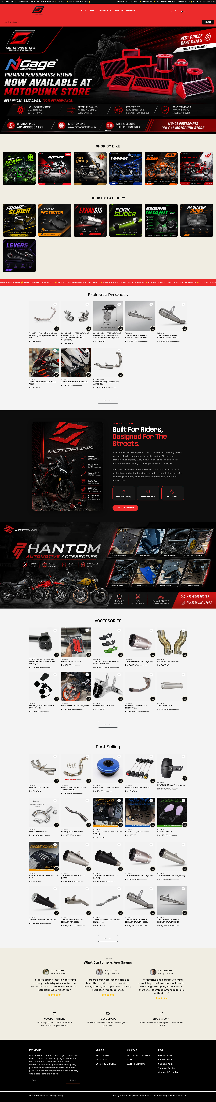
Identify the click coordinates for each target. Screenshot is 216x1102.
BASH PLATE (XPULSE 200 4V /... (138, 832)
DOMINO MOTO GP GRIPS (71, 662)
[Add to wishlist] (55, 304)
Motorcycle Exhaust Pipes (48, 333)
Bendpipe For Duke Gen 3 (72, 832)
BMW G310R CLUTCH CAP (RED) (106, 788)
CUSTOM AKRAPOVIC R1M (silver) (75, 706)
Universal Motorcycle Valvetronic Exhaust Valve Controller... (73, 338)
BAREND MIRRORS (164, 832)
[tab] (106, 130)
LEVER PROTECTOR (136, 1063)
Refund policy (132, 1095)
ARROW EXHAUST (164, 706)
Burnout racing (66, 333)
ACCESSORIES (102, 1055)
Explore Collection (125, 508)
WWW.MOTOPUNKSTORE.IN (194, 1)
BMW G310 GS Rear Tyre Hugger (171, 785)
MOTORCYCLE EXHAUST (82, 333)
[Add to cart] (57, 329)
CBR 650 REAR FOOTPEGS (104, 706)
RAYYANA (32, 659)
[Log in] (175, 10)
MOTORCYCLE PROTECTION (140, 1055)
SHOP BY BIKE (102, 1059)
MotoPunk (128, 333)
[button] (170, 10)
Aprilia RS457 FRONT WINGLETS (74, 382)
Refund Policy (165, 1059)
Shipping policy (160, 1095)
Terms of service (146, 1095)
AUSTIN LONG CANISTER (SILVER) (171, 876)
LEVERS (130, 1059)
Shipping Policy (165, 1063)
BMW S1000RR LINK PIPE (39, 788)
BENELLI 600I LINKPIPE (38, 832)
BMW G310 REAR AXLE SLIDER (137, 788)
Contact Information (168, 1072)
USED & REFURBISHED (106, 1063)
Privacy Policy (165, 1055)
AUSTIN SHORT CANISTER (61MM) (139, 662)
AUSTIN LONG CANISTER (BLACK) (42, 920)
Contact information (177, 1095)
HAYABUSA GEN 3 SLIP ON (168, 662)
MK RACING (32, 333)
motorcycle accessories (45, 659)
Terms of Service (166, 1068)
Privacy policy (119, 1095)
